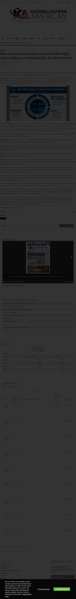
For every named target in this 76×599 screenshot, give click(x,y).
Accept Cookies (62, 589)
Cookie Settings (44, 589)
